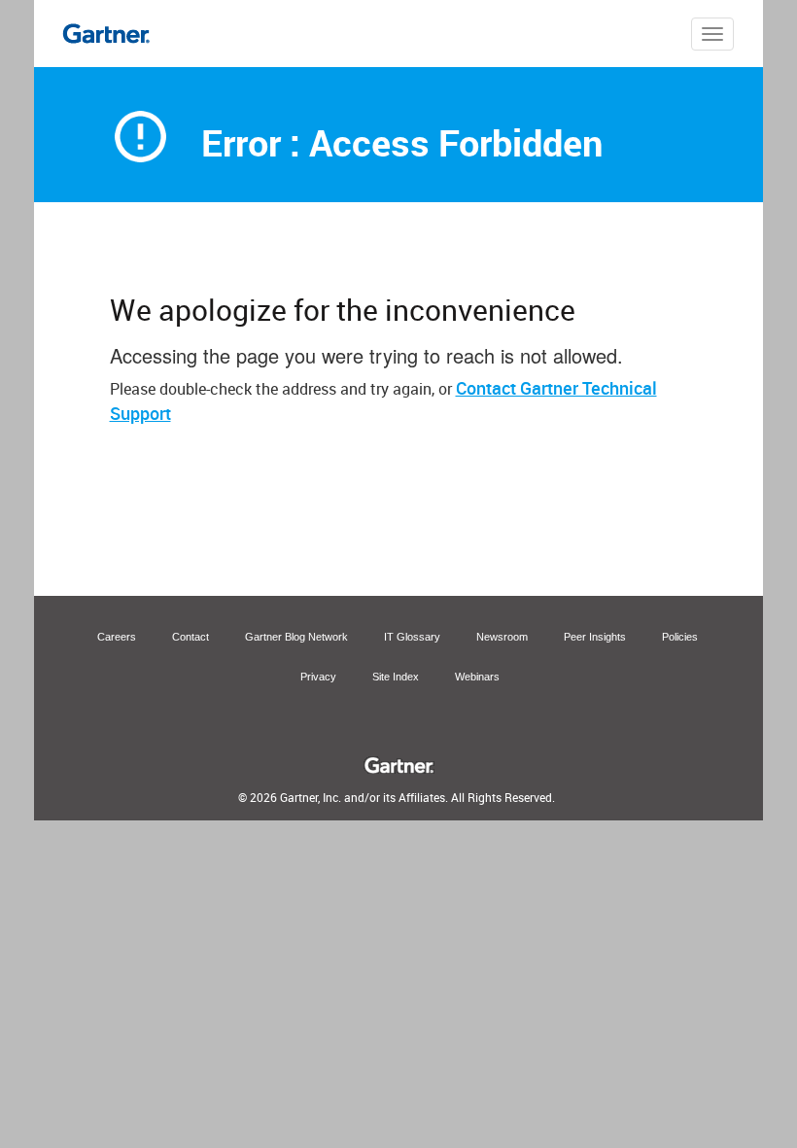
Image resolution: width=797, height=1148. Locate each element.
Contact (190, 637)
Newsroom (502, 637)
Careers (116, 637)
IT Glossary (412, 637)
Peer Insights (595, 637)
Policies (680, 637)
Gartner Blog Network (296, 637)
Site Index (395, 676)
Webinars (477, 676)
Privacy (318, 676)
